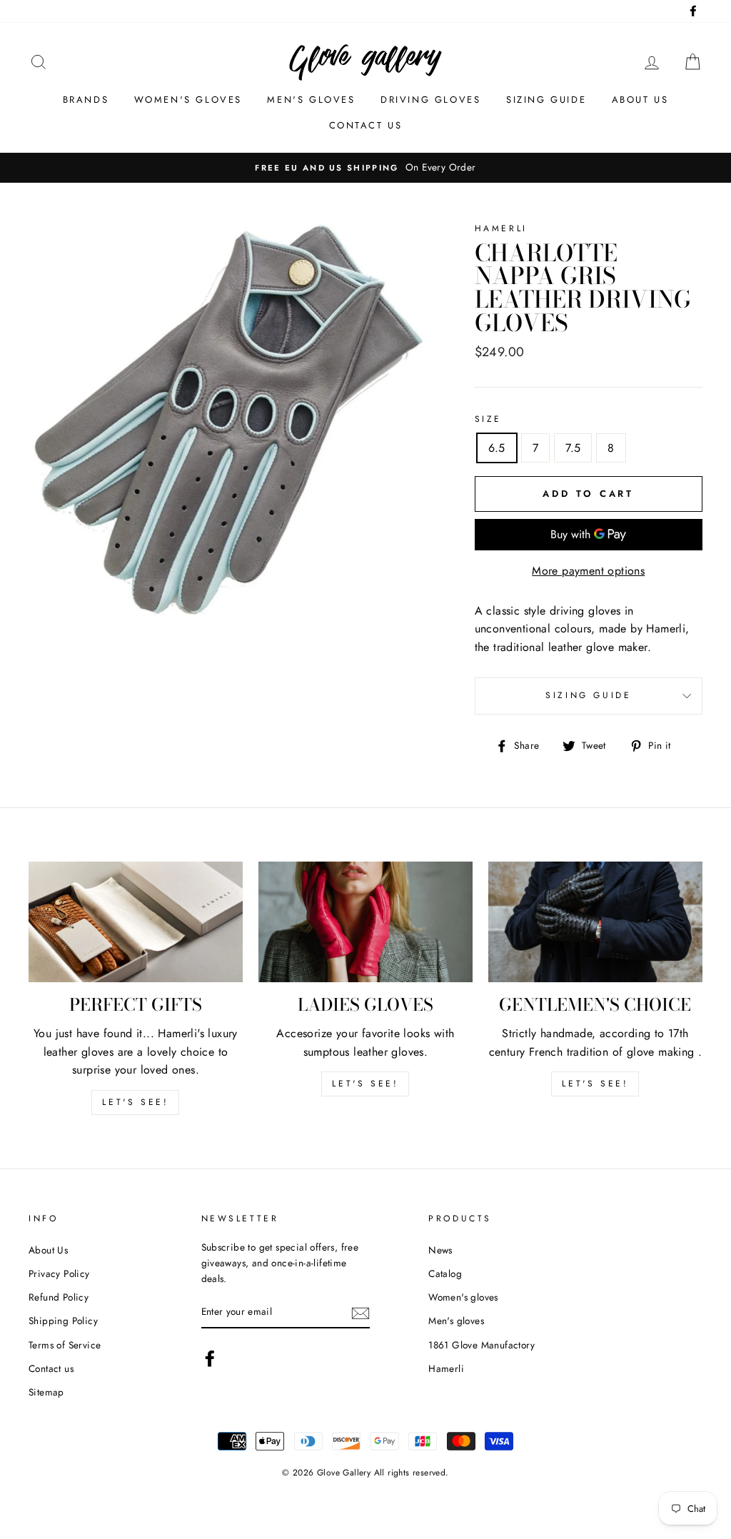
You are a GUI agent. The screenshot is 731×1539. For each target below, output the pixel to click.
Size (488, 419)
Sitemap (46, 1392)
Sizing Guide (546, 99)
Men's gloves (311, 99)
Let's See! (365, 1083)
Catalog (445, 1273)
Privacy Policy (59, 1273)
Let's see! (135, 1102)
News (440, 1250)
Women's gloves (188, 99)
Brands (86, 99)
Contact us (366, 125)
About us (640, 99)
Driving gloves (430, 99)
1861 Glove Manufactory (481, 1345)
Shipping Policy (63, 1320)
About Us (48, 1250)
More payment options (588, 570)
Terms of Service (65, 1345)
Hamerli (446, 1368)
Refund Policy (59, 1297)
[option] (365, 168)
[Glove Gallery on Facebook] (209, 1358)
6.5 (496, 448)
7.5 (572, 448)
